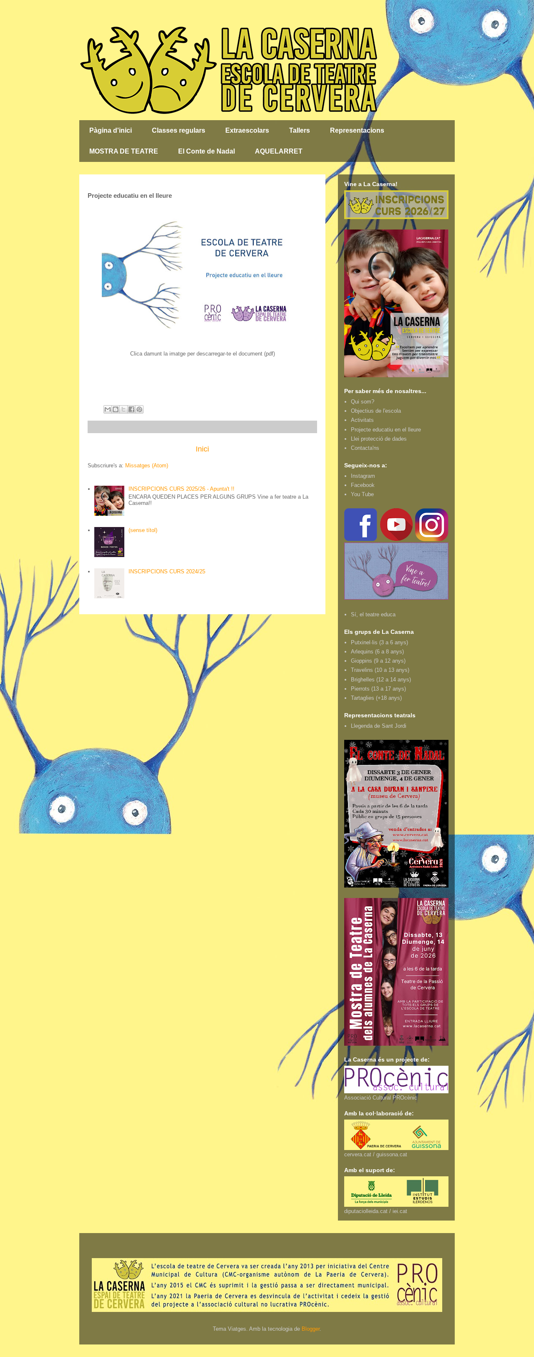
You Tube (362, 494)
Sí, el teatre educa (373, 614)
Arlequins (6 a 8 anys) (377, 651)
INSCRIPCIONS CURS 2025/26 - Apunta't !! (181, 489)
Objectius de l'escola (376, 411)
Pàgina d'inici (110, 130)
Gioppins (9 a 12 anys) (378, 661)
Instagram (363, 476)
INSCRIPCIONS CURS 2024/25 (166, 571)
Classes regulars (178, 130)
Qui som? (362, 402)
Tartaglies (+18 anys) (376, 698)
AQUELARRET (278, 151)
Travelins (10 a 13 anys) (380, 670)
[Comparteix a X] (123, 409)
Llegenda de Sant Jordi (378, 726)
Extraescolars (247, 130)
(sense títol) (142, 530)
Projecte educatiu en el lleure (386, 429)
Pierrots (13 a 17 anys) (378, 689)
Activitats (362, 420)
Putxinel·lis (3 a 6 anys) (379, 642)
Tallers (299, 130)
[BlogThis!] (115, 409)
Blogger (311, 1329)
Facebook (363, 485)
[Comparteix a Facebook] (131, 409)
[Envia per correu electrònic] (107, 409)
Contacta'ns (365, 448)
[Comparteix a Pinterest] (139, 409)
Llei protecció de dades (379, 439)
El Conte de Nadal (206, 151)
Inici (202, 449)
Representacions (357, 130)
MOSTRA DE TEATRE (123, 151)
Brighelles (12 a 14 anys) (381, 679)
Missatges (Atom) (146, 465)
